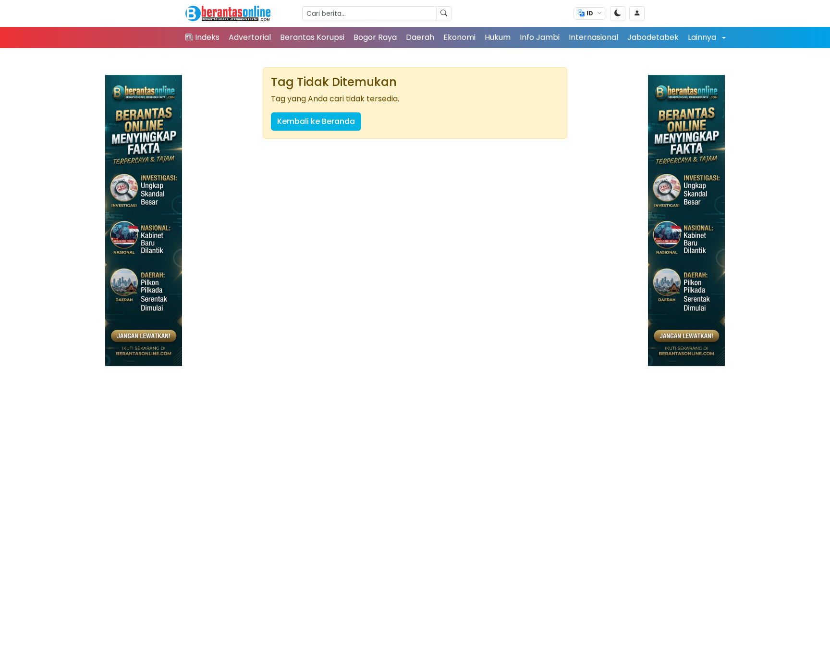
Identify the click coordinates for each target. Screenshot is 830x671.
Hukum (498, 37)
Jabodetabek (653, 37)
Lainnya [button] (703, 37)
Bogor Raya (375, 37)
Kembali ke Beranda (316, 121)
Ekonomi (459, 37)
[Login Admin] (637, 13)
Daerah (420, 37)
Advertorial (250, 37)
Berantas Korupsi (312, 37)
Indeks (207, 37)
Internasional (593, 37)
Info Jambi (540, 37)
